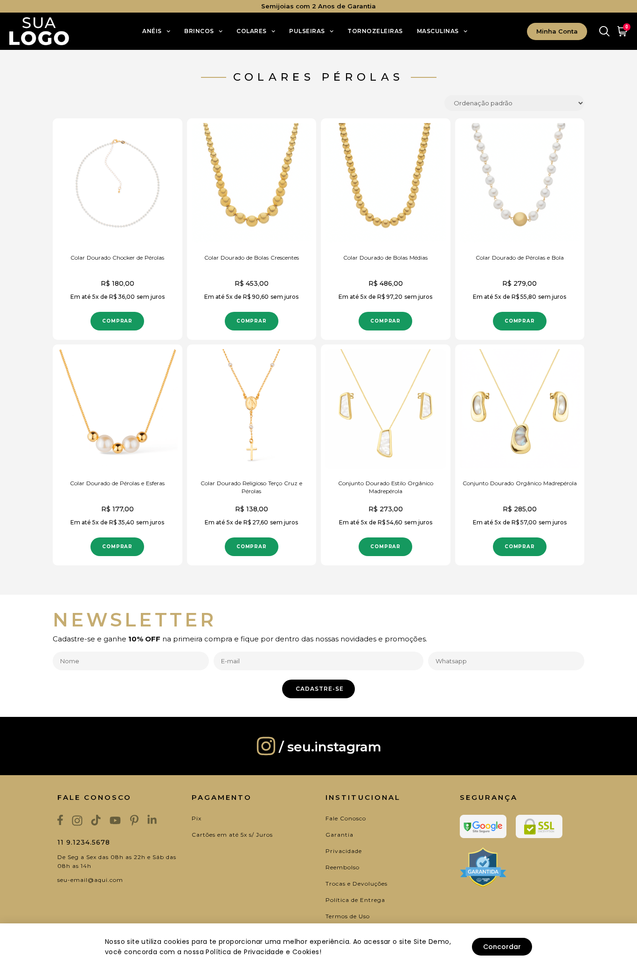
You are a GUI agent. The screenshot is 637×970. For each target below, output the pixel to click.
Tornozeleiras (375, 31)
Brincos (199, 31)
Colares (251, 31)
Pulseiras (307, 31)
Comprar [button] (117, 321)
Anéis (152, 31)
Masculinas (438, 31)
